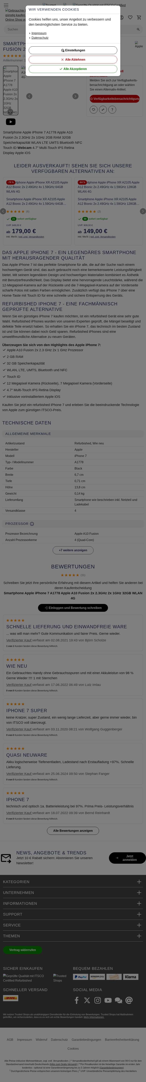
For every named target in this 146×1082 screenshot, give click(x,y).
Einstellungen (75, 50)
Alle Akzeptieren (75, 69)
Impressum (39, 33)
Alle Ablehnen (75, 59)
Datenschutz (40, 37)
